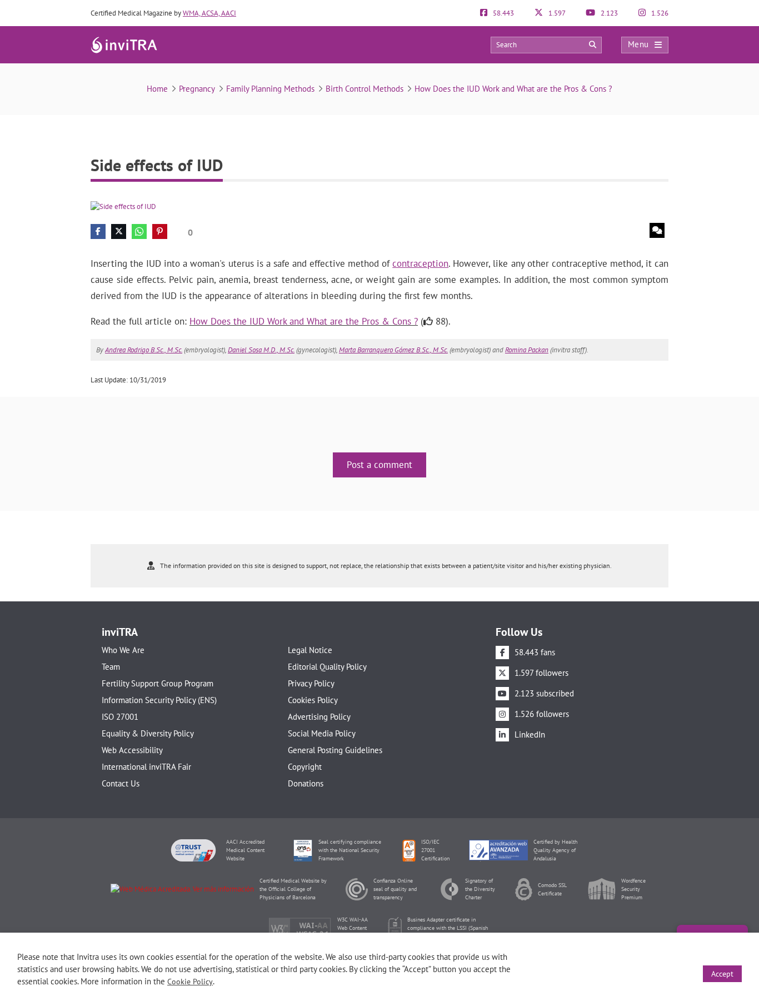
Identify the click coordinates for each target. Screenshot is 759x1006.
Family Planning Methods (270, 88)
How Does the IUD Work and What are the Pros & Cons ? (513, 88)
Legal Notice (310, 650)
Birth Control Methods (364, 88)
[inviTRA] (124, 44)
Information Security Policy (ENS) (159, 700)
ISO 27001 (120, 717)
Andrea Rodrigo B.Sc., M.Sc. (143, 350)
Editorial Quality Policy (327, 667)
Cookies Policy (313, 700)
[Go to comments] (657, 230)
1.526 (659, 13)
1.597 (556, 13)
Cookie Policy (190, 981)
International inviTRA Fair (146, 767)
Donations (305, 783)
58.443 (502, 13)
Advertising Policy (319, 717)
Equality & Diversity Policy (148, 733)
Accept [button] (722, 974)
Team (111, 667)
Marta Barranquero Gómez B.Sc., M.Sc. (393, 350)
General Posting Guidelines (335, 750)
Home (157, 88)
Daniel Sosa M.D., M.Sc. (261, 350)
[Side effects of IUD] (123, 206)
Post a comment (379, 465)
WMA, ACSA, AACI (209, 13)
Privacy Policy (311, 683)
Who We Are (123, 650)
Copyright (305, 767)
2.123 (608, 13)
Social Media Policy (322, 733)
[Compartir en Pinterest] (159, 231)
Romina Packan (526, 350)
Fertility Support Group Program (157, 683)
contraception (420, 263)
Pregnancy (197, 88)
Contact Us (120, 783)
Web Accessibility (132, 750)
